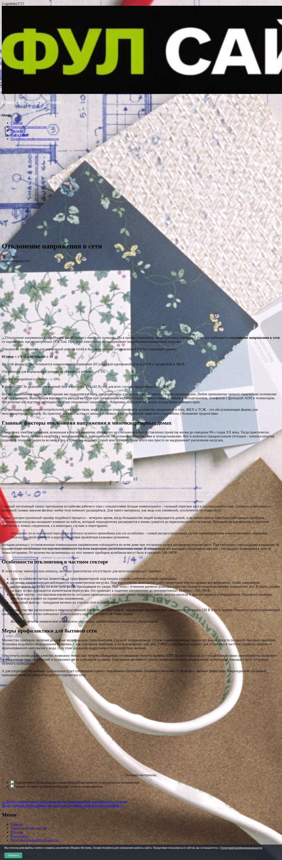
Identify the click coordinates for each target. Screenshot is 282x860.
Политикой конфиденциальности (241, 847)
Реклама (17, 131)
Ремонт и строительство (29, 127)
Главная (16, 123)
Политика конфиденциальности (35, 139)
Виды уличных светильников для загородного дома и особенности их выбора (62, 805)
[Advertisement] (141, 192)
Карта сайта (19, 135)
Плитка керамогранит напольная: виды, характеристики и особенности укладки (64, 801)
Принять (13, 855)
